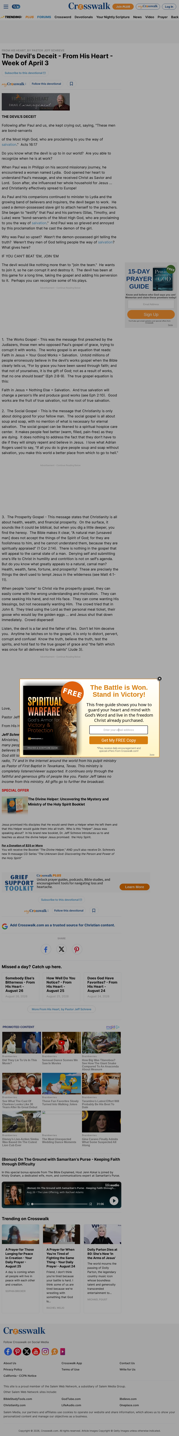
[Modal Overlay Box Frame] (89, 718)
